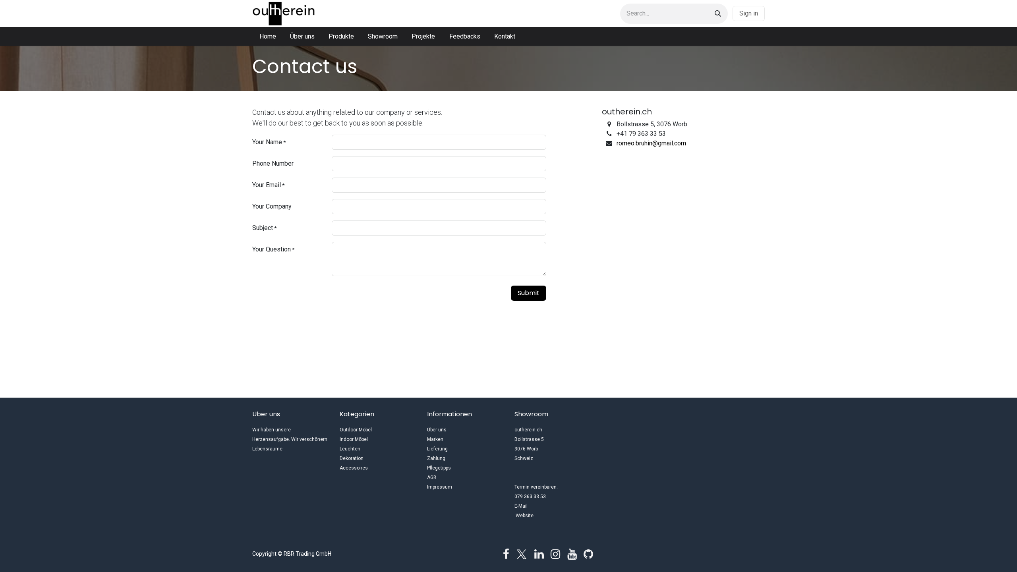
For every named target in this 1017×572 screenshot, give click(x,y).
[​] (506, 554)
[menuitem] (267, 36)
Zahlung (436, 458)
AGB (432, 477)
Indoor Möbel (354, 439)
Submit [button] (528, 293)
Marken (435, 439)
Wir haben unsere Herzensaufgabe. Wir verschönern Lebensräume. (289, 439)
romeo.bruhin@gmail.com (651, 143)
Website (541, 515)
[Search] (718, 14)
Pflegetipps (439, 468)
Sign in (748, 13)
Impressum (439, 487)
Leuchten (350, 449)
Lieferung (437, 449)
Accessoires (354, 468)
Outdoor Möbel (356, 430)
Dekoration (351, 458)
